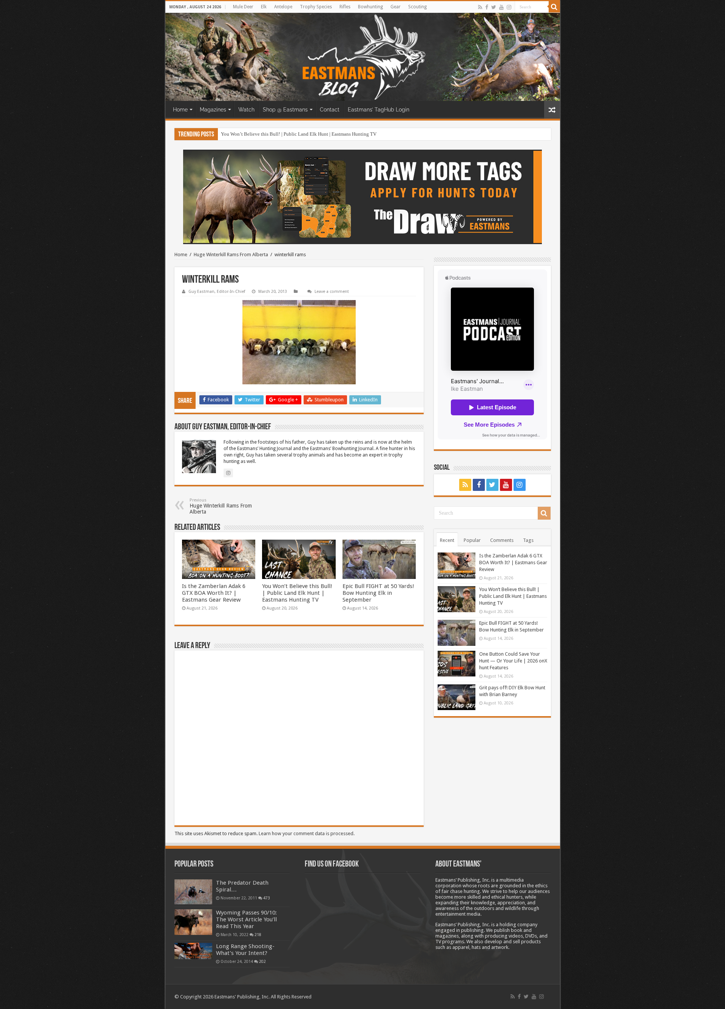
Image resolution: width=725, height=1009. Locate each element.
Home (180, 110)
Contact (329, 110)
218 (258, 934)
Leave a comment (332, 291)
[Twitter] (494, 7)
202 (262, 961)
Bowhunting (370, 6)
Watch (246, 110)
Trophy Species (316, 6)
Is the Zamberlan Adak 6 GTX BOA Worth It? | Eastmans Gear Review (213, 593)
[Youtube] (501, 7)
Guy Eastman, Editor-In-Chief (216, 291)
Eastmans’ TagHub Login (378, 110)
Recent (447, 540)
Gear (395, 6)
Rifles (344, 6)
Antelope (283, 6)
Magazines (213, 110)
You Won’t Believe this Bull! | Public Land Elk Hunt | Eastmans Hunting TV (298, 134)
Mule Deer (243, 6)
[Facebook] (486, 7)
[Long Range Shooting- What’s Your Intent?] (193, 951)
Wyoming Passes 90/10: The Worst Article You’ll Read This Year (246, 919)
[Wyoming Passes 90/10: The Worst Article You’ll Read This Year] (193, 922)
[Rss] (480, 7)
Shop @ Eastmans (285, 110)
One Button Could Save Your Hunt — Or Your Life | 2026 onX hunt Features (513, 660)
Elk (264, 6)
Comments (502, 540)
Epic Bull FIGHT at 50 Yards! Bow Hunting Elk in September (378, 593)
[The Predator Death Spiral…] (193, 891)
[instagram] (509, 7)
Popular (472, 540)
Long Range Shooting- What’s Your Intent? (245, 949)
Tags (528, 540)
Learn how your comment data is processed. (307, 833)
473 (266, 898)
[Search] (554, 6)
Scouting (417, 6)
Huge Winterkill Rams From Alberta (231, 254)
